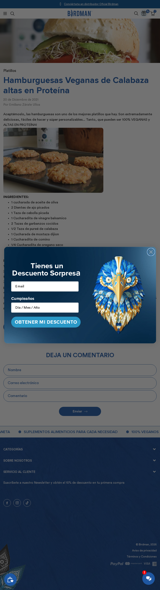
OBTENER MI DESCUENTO (46, 321)
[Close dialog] (150, 251)
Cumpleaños (22, 298)
